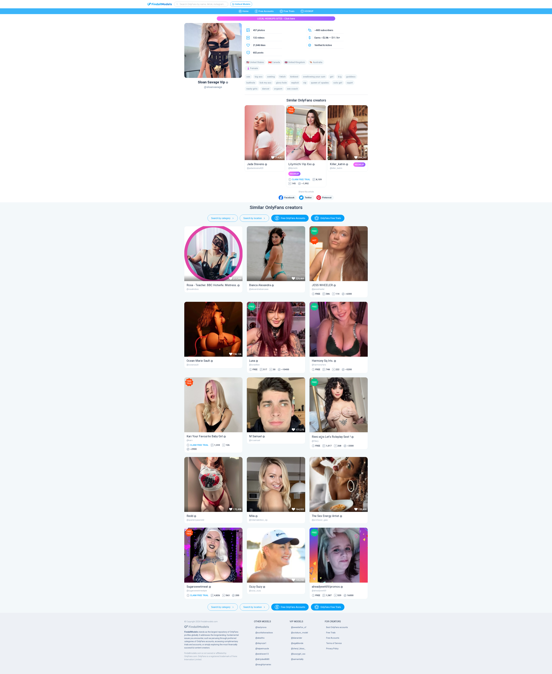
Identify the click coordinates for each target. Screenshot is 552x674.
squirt (350, 82)
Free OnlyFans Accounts (293, 218)
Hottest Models (242, 4)
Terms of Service (334, 643)
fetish (282, 76)
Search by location (252, 218)
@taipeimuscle (262, 648)
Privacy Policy (332, 648)
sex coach (292, 88)
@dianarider (296, 638)
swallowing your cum (314, 76)
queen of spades (320, 82)
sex (248, 76)
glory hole (281, 82)
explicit (295, 82)
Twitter (308, 197)
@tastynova (260, 627)
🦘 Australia (315, 62)
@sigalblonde (297, 643)
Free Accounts (266, 11)
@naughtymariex (263, 664)
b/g (340, 76)
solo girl (337, 82)
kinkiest (294, 76)
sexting (271, 76)
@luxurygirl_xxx (298, 654)
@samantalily (297, 659)
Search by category (220, 218)
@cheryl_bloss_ (298, 648)
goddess (350, 76)
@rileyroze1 (260, 643)
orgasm (278, 88)
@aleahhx (259, 638)
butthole (250, 82)
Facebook (289, 197)
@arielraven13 (262, 654)
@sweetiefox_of (298, 627)
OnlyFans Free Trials (330, 218)
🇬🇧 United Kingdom (295, 62)
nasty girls (251, 88)
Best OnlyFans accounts (337, 627)
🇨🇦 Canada (274, 62)
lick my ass (265, 82)
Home (246, 11)
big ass (258, 76)
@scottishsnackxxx (264, 632)
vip (304, 82)
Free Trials (289, 11)
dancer (265, 88)
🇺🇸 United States (255, 62)
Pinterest (326, 197)
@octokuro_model (299, 632)
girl (331, 76)
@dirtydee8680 (262, 659)
